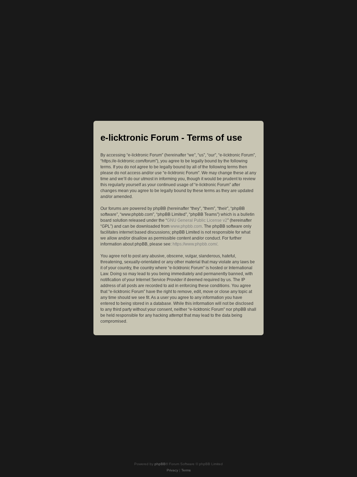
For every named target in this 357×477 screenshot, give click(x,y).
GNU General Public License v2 (197, 220)
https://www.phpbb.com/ (195, 244)
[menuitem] (172, 470)
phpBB (160, 464)
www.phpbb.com (186, 226)
